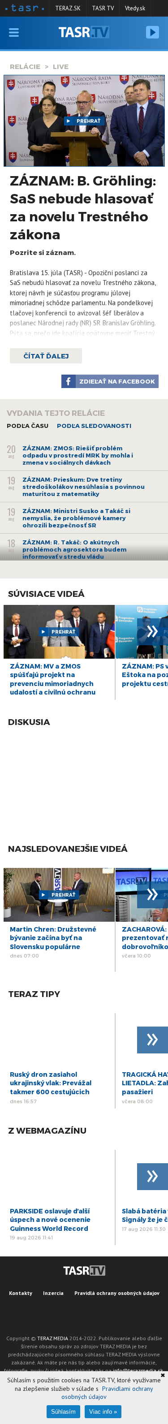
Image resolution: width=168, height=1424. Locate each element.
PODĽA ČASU (27, 425)
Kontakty (20, 1293)
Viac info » (103, 1411)
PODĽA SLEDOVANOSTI (94, 425)
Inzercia (53, 1293)
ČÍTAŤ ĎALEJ (46, 356)
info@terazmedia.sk (138, 1370)
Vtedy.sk (135, 8)
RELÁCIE (25, 66)
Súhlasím (63, 1411)
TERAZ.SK (68, 8)
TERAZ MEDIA (52, 1338)
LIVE (61, 66)
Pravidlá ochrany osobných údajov (116, 1293)
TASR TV (103, 8)
